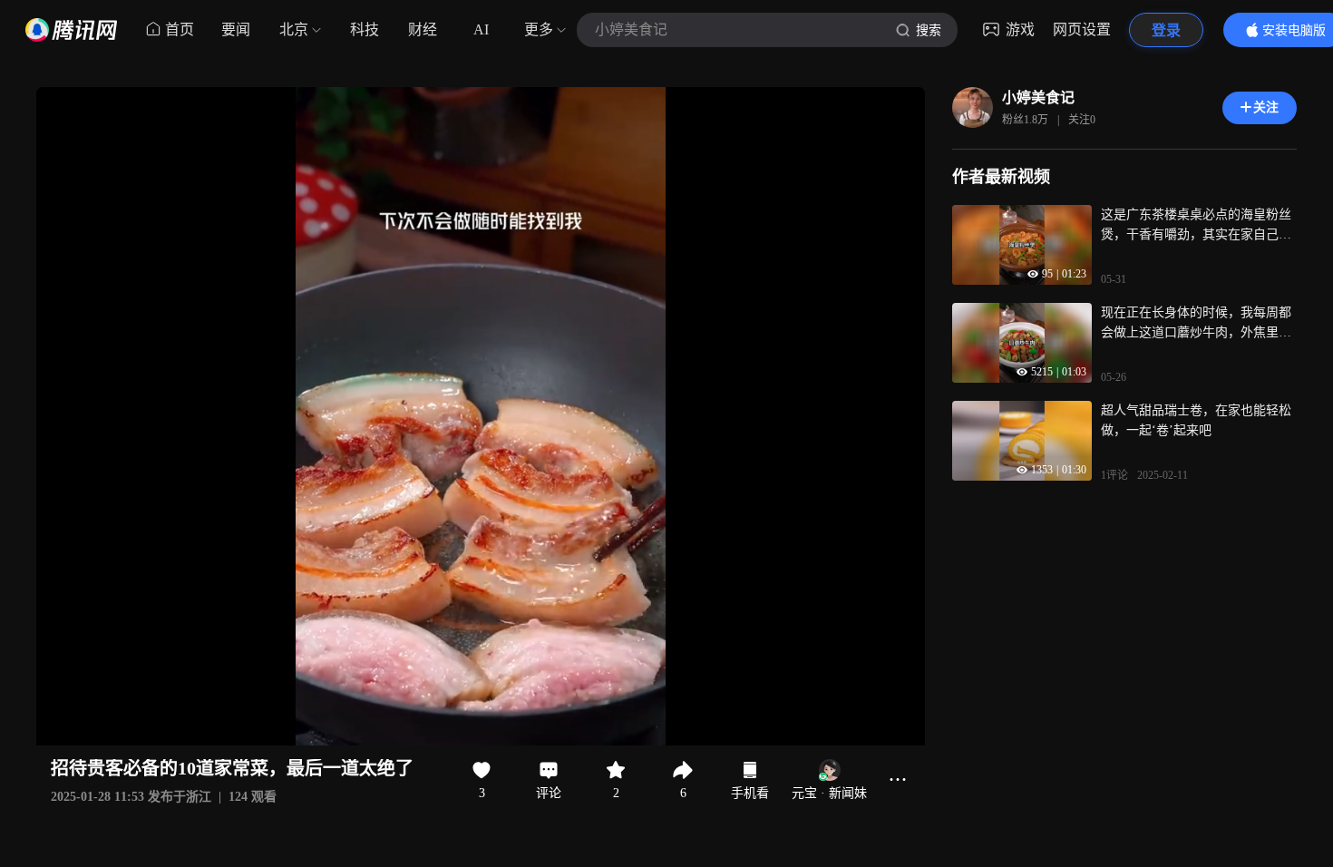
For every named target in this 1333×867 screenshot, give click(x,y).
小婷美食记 (1038, 97)
